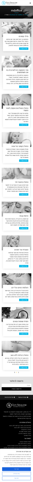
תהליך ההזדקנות (26, 429)
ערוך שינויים (16, 473)
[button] (30, 3)
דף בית (26, 14)
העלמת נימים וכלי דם (19, 288)
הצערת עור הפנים (21, 250)
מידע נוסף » (23, 48)
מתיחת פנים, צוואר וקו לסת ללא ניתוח (20, 425)
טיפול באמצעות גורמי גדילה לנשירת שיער (19, 445)
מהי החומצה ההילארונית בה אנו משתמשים (17, 71)
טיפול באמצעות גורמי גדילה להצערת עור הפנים (17, 447)
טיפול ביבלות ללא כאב (19, 355)
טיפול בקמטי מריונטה (19, 146)
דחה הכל (16, 478)
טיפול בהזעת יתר (21, 182)
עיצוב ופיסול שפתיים (25, 431)
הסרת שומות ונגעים (20, 321)
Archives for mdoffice (16, 14)
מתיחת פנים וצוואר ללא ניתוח (22, 427)
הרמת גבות (24, 216)
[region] (16, 465)
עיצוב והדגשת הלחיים (25, 433)
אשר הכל (16, 469)
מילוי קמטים (23, 36)
